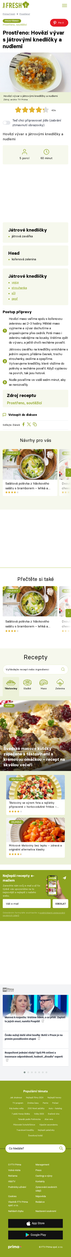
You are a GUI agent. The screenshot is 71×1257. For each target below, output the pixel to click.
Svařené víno (53, 1114)
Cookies (12, 1196)
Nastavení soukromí (46, 1211)
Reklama (12, 1175)
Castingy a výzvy (44, 1175)
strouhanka (19, 288)
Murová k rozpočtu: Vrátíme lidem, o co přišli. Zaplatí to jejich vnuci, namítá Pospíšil (35, 1019)
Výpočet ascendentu (48, 1125)
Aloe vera (49, 1119)
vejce (15, 282)
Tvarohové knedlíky (25, 1130)
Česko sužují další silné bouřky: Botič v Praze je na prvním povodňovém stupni (34, 1037)
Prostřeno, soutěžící (15, 24)
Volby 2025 (39, 1114)
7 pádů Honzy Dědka (21, 1114)
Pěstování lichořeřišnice (24, 1125)
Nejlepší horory (54, 1097)
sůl (13, 293)
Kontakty (40, 1181)
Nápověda (41, 1196)
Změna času (33, 1103)
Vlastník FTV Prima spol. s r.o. (18, 1204)
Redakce (40, 1202)
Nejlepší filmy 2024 (34, 1097)
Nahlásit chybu (15, 1211)
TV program (18, 1103)
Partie (45, 1103)
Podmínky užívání (17, 1187)
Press (39, 1170)
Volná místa (14, 1170)
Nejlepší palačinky (46, 1130)
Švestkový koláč (35, 1135)
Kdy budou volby (16, 1108)
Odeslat (60, 903)
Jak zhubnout (16, 1097)
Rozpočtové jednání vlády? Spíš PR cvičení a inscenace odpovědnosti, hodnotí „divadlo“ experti (34, 1054)
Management (42, 1164)
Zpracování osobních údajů (46, 1189)
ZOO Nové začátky (36, 1108)
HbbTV (11, 1181)
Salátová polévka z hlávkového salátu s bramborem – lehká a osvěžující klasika (27, 486)
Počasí (55, 1103)
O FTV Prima (14, 1164)
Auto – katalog (55, 1108)
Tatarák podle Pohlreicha (29, 1119)
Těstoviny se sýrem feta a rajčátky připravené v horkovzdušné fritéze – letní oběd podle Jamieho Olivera (33, 807)
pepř (15, 298)
